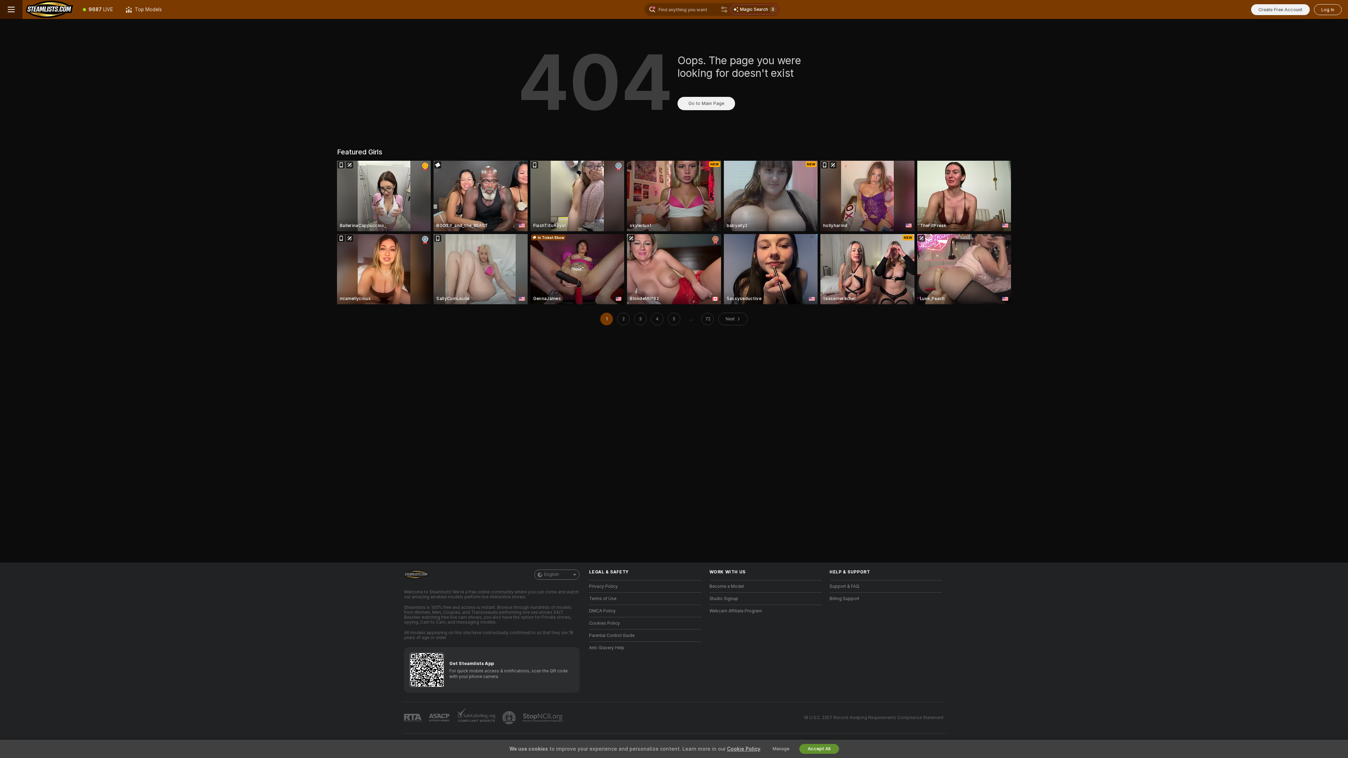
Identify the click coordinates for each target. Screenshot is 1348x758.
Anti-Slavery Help (607, 647)
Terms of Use (602, 598)
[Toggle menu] (11, 9)
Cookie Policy (743, 749)
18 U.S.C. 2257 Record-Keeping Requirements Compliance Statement (874, 717)
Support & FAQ (844, 586)
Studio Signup (723, 598)
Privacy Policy (603, 586)
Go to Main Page (706, 103)
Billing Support (844, 598)
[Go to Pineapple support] (509, 717)
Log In (1327, 9)
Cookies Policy (604, 623)
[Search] (724, 9)
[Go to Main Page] (49, 9)
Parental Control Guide (612, 635)
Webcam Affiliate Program (735, 611)
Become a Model (726, 586)
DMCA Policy (602, 611)
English (551, 574)
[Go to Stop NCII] (543, 717)
